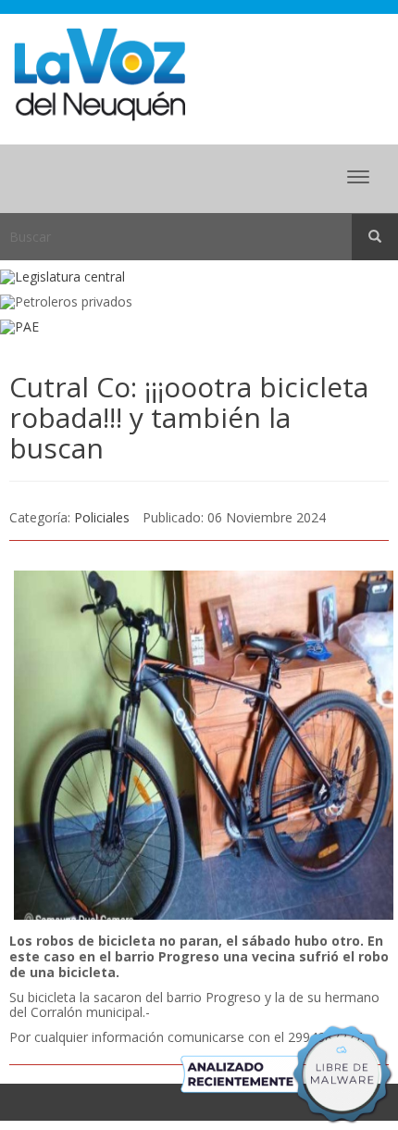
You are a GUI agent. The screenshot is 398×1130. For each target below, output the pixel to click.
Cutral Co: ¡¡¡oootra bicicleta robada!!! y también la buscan (188, 417)
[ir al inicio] (99, 73)
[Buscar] (375, 237)
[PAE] (199, 327)
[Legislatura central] (199, 277)
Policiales (102, 517)
